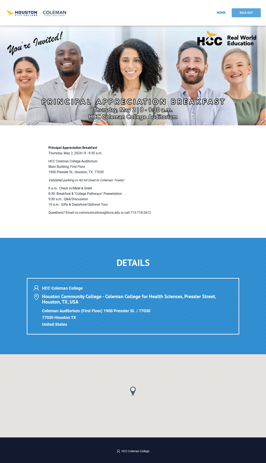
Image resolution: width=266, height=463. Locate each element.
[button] (133, 391)
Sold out (246, 13)
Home (221, 12)
